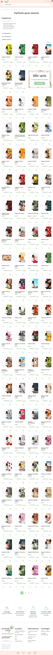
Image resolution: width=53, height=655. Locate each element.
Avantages (7, 612)
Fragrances (6, 18)
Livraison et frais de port (32, 632)
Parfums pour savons (7, 30)
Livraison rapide (46, 612)
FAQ (16, 637)
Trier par (47, 42)
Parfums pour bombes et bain (9, 23)
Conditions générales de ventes (20, 632)
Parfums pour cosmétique (8, 26)
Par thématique (6, 33)
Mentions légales (19, 635)
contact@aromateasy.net (8, 634)
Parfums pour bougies (8, 25)
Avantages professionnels (44, 634)
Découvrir (40, 83)
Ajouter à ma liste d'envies (3, 66)
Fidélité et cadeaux (45, 631)
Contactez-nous (18, 641)
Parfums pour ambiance (8, 28)
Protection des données (31, 637)
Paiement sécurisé (33, 613)
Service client (20, 612)
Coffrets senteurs (6, 40)
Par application (6, 21)
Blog (16, 639)
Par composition (6, 36)
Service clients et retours (32, 641)
